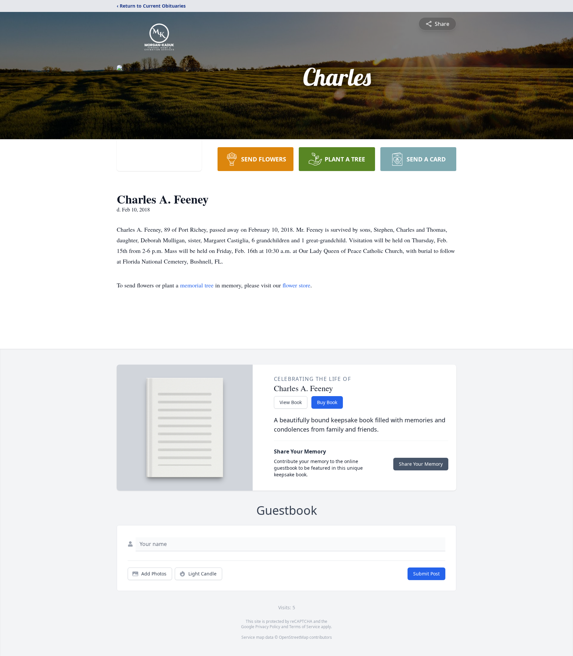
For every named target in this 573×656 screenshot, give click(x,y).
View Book (291, 402)
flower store (296, 285)
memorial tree (197, 285)
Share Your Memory (421, 464)
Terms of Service (304, 626)
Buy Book (327, 402)
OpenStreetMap (293, 637)
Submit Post (426, 573)
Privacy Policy (267, 626)
